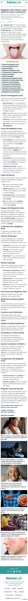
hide (17, 61)
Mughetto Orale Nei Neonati (11, 92)
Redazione (20, 588)
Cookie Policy (18, 595)
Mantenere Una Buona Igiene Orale (12, 80)
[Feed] (20, 571)
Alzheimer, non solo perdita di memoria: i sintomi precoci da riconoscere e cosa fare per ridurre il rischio (13, 485)
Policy (15, 591)
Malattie (10, 6)
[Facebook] (8, 571)
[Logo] (13, 2)
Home (2, 6)
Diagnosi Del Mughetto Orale (11, 70)
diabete (16, 150)
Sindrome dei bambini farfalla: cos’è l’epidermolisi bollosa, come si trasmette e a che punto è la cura (13, 557)
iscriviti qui (10, 410)
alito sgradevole (7, 125)
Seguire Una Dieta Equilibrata (11, 84)
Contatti (14, 588)
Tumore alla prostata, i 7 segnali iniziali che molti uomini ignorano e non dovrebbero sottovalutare (13, 461)
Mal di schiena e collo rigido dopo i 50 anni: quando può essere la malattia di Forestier (14, 437)
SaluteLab (4, 21)
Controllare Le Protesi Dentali (11, 86)
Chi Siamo (7, 588)
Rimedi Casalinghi (7, 76)
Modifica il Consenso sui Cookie (14, 598)
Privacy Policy (9, 595)
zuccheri (19, 201)
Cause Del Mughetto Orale (10, 66)
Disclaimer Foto (8, 591)
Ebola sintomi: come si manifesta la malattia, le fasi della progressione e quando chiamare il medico (13, 534)
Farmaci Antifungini (8, 74)
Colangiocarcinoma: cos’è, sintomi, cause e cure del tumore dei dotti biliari (13, 510)
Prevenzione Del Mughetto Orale (12, 78)
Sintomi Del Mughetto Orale (10, 64)
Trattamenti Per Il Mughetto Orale (12, 72)
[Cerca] (26, 2)
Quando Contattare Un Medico (11, 88)
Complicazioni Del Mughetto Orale (13, 90)
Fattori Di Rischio (7, 68)
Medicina (6, 6)
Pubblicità (21, 591)
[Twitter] (11, 571)
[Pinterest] (14, 571)
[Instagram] (17, 571)
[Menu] (1, 2)
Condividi (24, 599)
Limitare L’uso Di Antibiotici (10, 82)
